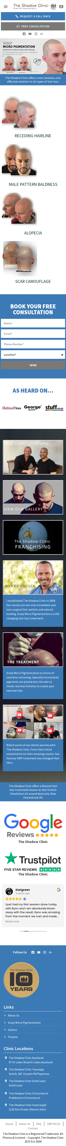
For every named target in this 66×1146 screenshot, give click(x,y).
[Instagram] (36, 33)
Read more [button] (12, 921)
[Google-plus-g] (41, 33)
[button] (6, 7)
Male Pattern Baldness (33, 184)
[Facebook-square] (24, 33)
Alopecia (33, 233)
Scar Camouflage (33, 281)
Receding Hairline (33, 136)
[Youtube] (29, 33)
